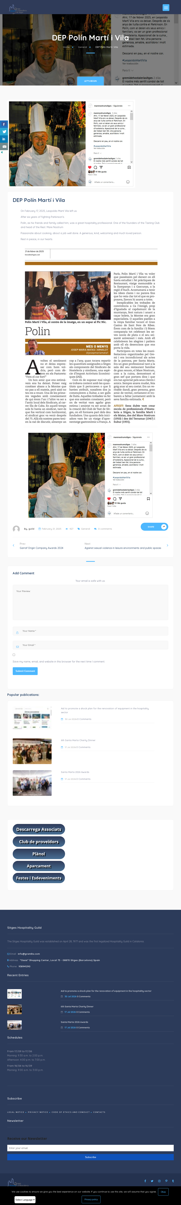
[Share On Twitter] (4, 131)
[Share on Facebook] (4, 124)
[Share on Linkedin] (4, 139)
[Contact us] (4, 146)
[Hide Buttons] (2, 152)
